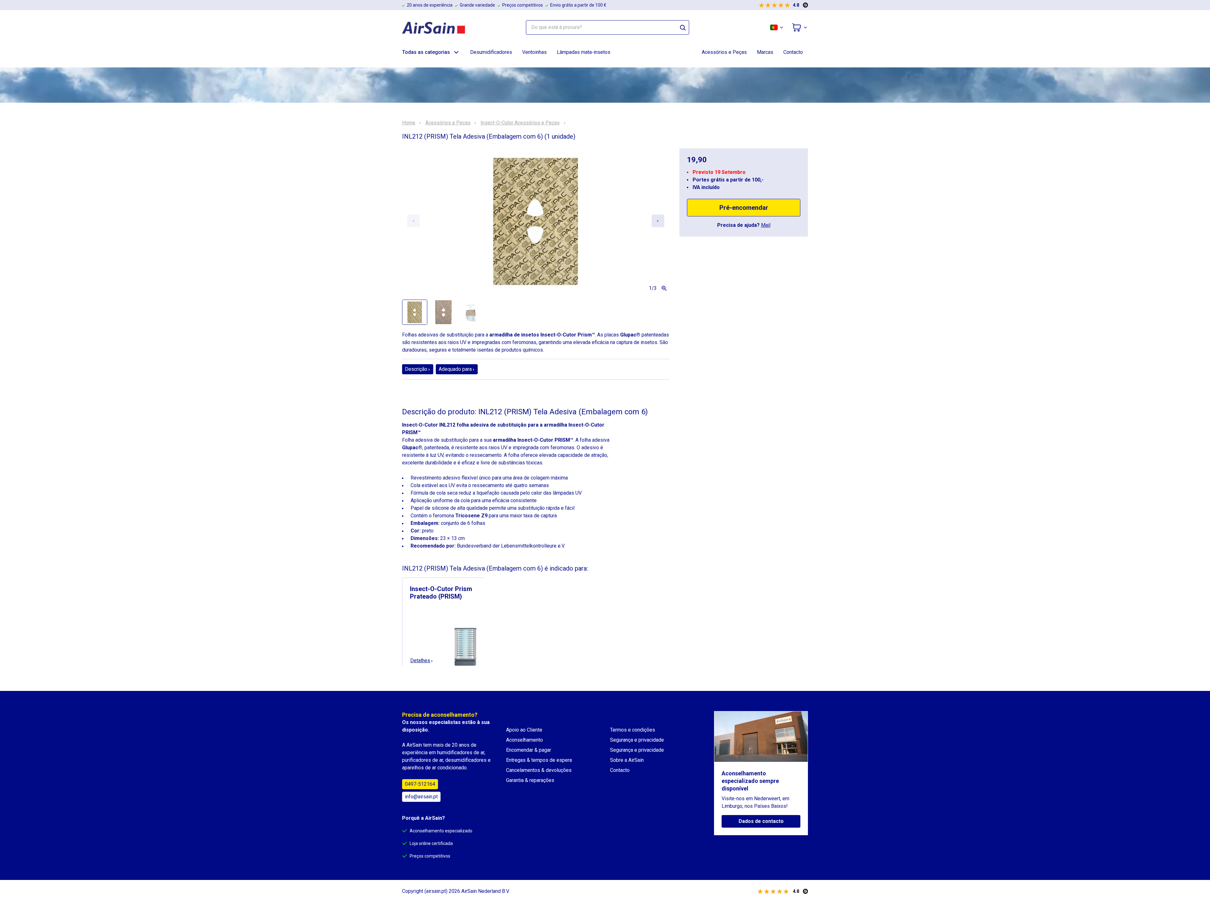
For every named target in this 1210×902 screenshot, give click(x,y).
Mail (765, 225)
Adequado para (455, 369)
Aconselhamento (524, 740)
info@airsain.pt (421, 797)
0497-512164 (420, 784)
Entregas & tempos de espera (539, 760)
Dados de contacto (761, 821)
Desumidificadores (491, 52)
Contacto (793, 52)
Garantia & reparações (530, 780)
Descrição (416, 369)
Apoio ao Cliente (524, 730)
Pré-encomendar (743, 207)
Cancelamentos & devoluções (539, 770)
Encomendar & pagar (528, 750)
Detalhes (420, 661)
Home (408, 122)
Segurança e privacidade (637, 740)
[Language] (777, 27)
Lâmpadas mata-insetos (583, 52)
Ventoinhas (534, 52)
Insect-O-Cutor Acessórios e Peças (520, 122)
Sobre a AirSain (627, 760)
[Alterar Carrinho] (800, 27)
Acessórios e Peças (724, 52)
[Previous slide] (413, 221)
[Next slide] (658, 221)
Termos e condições (632, 730)
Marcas (765, 52)
